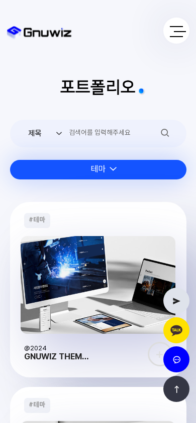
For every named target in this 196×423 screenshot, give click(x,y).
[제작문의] (176, 301)
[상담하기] (176, 330)
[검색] (165, 132)
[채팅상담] (176, 359)
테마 (37, 220)
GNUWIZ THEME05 (60, 356)
